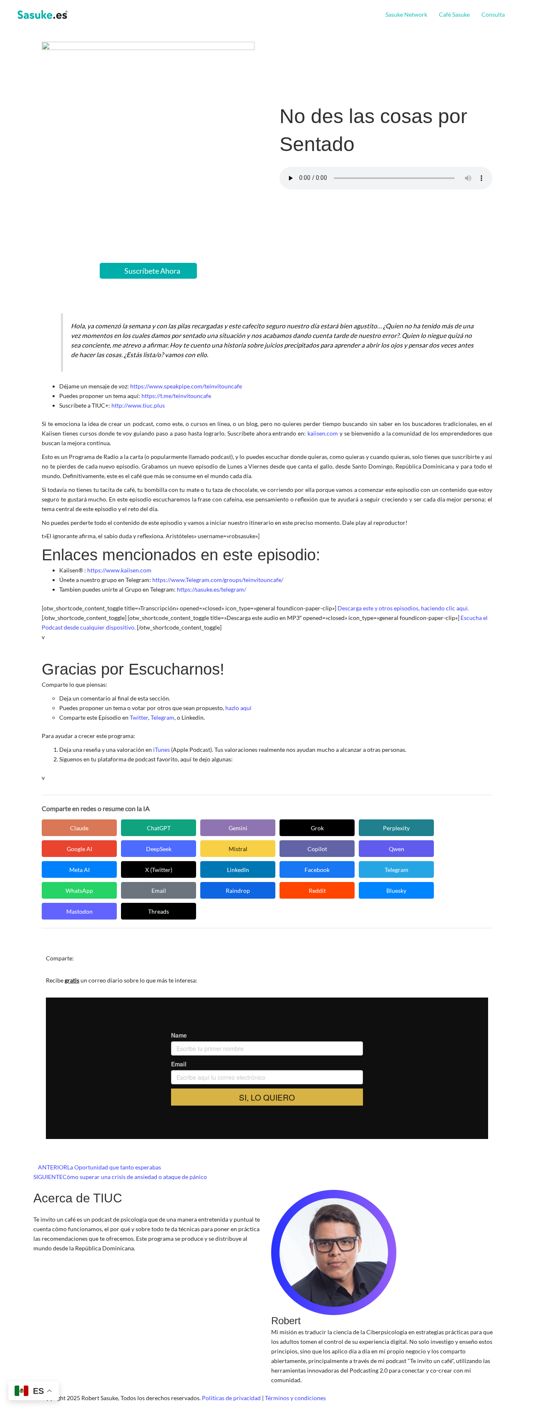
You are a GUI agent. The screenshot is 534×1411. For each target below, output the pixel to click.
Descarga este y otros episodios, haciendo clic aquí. (403, 608)
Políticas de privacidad (231, 1397)
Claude (79, 827)
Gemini (238, 827)
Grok (317, 827)
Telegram (162, 717)
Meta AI (79, 869)
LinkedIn (238, 869)
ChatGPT (159, 827)
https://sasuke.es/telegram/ (211, 589)
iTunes (161, 749)
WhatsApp (79, 890)
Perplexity (396, 827)
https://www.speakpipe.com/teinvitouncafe (186, 386)
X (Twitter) (158, 869)
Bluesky (396, 890)
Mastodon (79, 911)
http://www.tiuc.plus (138, 405)
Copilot (317, 848)
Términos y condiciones (295, 1397)
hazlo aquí (238, 707)
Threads (158, 911)
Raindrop (238, 890)
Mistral (238, 848)
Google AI (79, 848)
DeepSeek (158, 848)
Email (158, 890)
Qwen (396, 848)
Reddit (317, 890)
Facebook (317, 869)
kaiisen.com (322, 433)
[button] (508, 14)
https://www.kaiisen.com (119, 570)
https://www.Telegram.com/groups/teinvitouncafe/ (217, 579)
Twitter (139, 717)
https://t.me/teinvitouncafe (176, 395)
